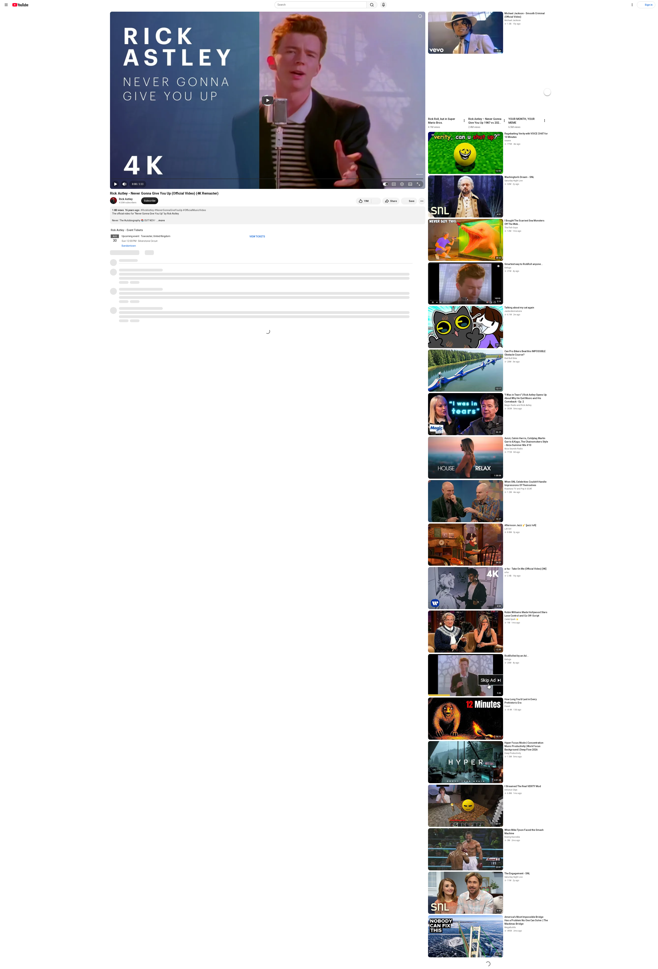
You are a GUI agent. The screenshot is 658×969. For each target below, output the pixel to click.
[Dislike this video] (376, 201)
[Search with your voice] (383, 4)
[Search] (371, 4)
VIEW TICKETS (257, 236)
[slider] (267, 178)
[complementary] (145, 230)
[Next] (547, 92)
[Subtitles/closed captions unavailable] (394, 184)
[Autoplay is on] (385, 184)
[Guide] (6, 5)
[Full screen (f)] (418, 184)
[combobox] (321, 5)
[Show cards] (420, 16)
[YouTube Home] (20, 5)
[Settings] (632, 5)
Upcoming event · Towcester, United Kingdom (146, 236)
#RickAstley (147, 210)
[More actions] (421, 201)
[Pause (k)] (115, 184)
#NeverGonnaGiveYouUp (168, 210)
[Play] (267, 100)
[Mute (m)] (124, 184)
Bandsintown (129, 245)
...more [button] (160, 220)
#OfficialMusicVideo (194, 210)
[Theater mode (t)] (410, 184)
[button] (137, 184)
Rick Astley (126, 199)
